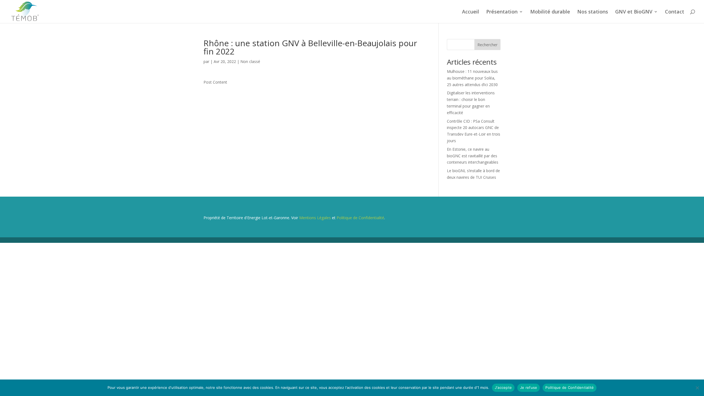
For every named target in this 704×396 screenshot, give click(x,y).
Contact (674, 12)
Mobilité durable (550, 12)
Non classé (250, 61)
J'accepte (503, 387)
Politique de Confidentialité (360, 217)
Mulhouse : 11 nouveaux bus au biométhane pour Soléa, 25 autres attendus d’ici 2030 (472, 78)
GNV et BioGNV (633, 12)
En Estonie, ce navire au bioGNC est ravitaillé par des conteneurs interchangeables (472, 156)
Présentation (502, 12)
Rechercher (487, 44)
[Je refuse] (697, 388)
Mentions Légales (315, 217)
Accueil (470, 12)
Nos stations (592, 12)
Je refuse (528, 387)
